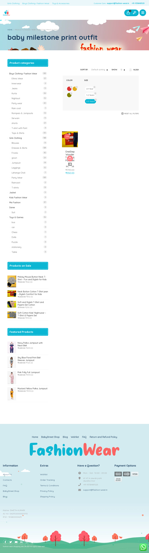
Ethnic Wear (17, 78)
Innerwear (16, 83)
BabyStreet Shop (50, 437)
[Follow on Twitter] (10, 542)
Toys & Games (16, 217)
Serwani (15, 118)
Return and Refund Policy (103, 437)
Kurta (14, 93)
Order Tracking (47, 480)
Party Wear (17, 177)
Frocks (15, 153)
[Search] (134, 13)
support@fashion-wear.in (118, 3)
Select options (70, 158)
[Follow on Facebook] (5, 542)
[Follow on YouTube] (16, 542)
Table (14, 252)
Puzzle (15, 242)
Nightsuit (16, 98)
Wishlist (75, 437)
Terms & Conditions (49, 485)
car (13, 227)
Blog (65, 437)
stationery (16, 247)
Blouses (15, 143)
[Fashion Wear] (6, 12)
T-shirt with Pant (19, 128)
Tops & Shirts (18, 133)
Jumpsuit (16, 163)
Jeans (14, 88)
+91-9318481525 (138, 3)
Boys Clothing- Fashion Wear (35, 3)
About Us (7, 474)
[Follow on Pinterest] (32, 542)
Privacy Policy (47, 491)
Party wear (17, 103)
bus (13, 222)
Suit (13, 212)
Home (9, 30)
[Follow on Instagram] (26, 542)
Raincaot (16, 182)
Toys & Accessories (60, 3)
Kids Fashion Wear (18, 197)
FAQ (84, 437)
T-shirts (15, 187)
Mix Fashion (15, 202)
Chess (14, 232)
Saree (12, 207)
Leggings (16, 167)
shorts (15, 123)
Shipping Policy (47, 496)
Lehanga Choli (18, 172)
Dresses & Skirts (19, 148)
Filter (136, 70)
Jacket (12, 192)
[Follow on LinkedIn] (21, 542)
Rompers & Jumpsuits (22, 113)
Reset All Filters (131, 114)
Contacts (7, 480)
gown (14, 158)
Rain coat (16, 108)
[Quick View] (70, 164)
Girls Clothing (13, 3)
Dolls (14, 237)
